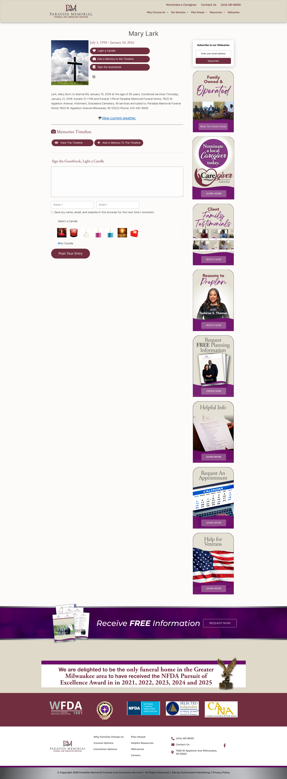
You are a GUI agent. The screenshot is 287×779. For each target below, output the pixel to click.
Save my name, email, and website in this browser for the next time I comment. (104, 212)
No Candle (66, 243)
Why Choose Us (156, 12)
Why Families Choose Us (109, 736)
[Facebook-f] (225, 745)
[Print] (94, 76)
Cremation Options (105, 749)
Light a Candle (106, 50)
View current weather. (119, 118)
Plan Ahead (197, 12)
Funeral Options (103, 743)
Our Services (178, 12)
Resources (216, 12)
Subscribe (213, 60)
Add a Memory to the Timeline (115, 58)
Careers (135, 755)
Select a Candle (67, 221)
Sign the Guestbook (109, 67)
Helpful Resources (142, 743)
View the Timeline (71, 142)
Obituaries (233, 12)
